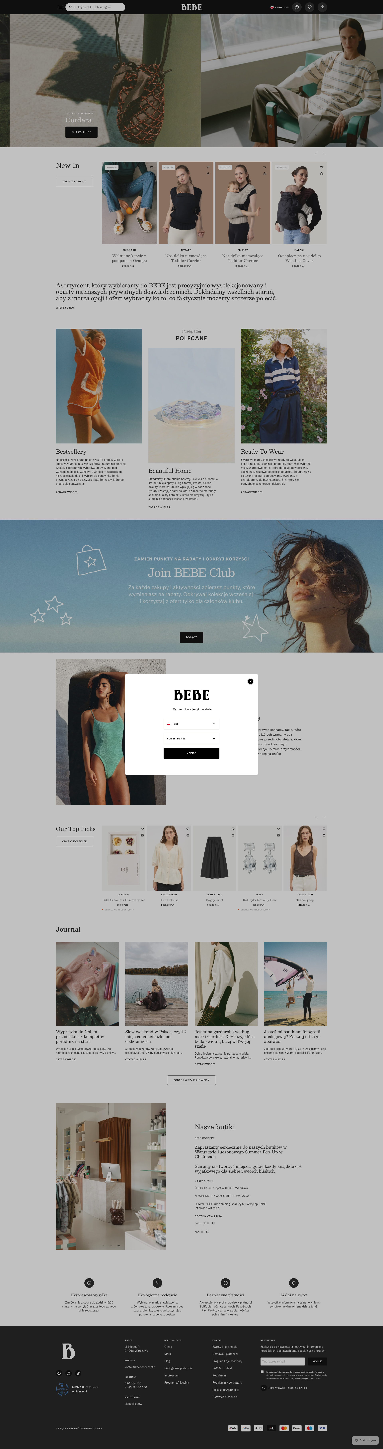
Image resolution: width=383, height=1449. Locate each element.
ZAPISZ (191, 753)
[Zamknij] (250, 681)
